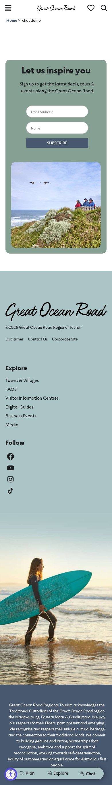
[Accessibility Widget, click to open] (10, 774)
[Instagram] (10, 479)
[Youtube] (10, 468)
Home (12, 20)
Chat (90, 773)
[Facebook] (10, 456)
